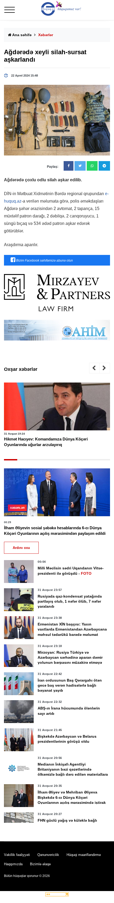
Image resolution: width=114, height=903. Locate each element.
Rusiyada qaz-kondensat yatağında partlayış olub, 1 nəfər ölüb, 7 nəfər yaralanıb (70, 601)
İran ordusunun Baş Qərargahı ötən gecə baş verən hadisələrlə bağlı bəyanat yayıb (70, 685)
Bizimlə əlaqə (40, 864)
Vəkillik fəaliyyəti (17, 855)
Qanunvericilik (48, 855)
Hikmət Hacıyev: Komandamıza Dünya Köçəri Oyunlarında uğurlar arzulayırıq (46, 442)
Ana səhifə (21, 35)
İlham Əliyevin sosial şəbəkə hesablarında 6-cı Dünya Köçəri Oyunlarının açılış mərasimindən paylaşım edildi (55, 531)
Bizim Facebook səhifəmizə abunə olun (44, 260)
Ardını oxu (21, 548)
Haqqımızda (13, 864)
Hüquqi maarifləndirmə (84, 855)
